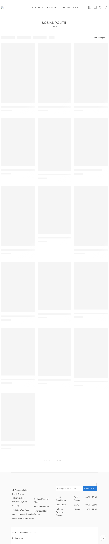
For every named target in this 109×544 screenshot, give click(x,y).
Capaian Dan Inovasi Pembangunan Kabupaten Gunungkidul (31, 250)
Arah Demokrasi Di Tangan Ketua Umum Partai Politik (64, 107)
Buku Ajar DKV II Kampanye (88, 170)
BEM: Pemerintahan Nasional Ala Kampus (22, 170)
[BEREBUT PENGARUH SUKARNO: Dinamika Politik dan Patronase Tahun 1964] (54, 144)
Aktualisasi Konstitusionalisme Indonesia (21, 107)
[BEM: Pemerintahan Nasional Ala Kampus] (18, 142)
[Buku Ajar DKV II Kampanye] (91, 142)
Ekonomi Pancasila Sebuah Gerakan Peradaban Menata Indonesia (70, 314)
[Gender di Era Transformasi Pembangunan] (91, 353)
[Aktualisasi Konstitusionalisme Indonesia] (18, 73)
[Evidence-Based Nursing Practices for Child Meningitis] (18, 352)
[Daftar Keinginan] (31, 46)
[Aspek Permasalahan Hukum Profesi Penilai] (91, 73)
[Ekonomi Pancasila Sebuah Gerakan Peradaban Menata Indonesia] (54, 286)
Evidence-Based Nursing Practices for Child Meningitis (28, 379)
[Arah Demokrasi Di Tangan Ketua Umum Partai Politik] (54, 73)
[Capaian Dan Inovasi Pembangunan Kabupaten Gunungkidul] (18, 216)
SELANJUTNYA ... (54, 461)
